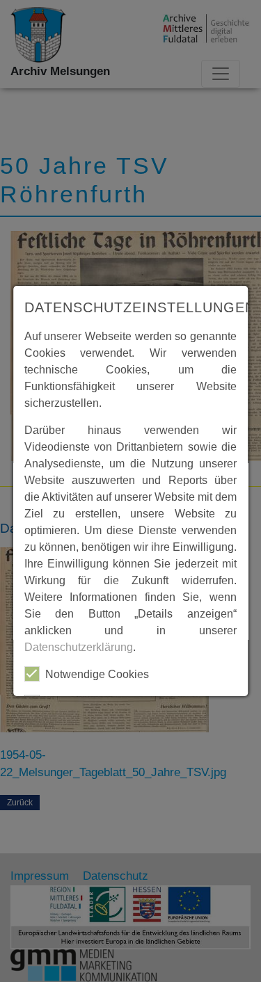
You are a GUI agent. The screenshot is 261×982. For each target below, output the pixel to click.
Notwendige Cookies (97, 674)
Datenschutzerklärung (78, 647)
